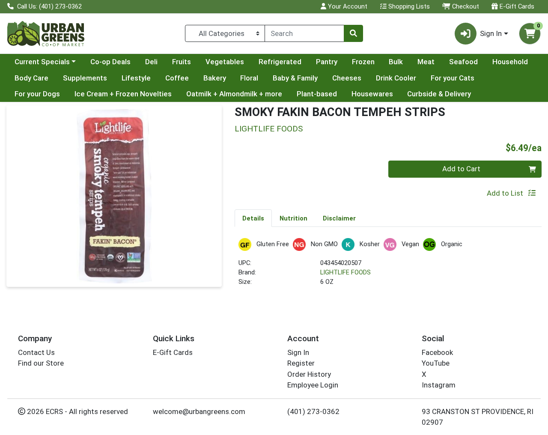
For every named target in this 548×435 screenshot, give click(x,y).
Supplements (85, 78)
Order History (309, 374)
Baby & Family (295, 78)
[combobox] (304, 33)
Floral (249, 78)
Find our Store (41, 363)
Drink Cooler (396, 78)
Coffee (177, 78)
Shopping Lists (408, 6)
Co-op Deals (110, 61)
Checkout (464, 6)
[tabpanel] (388, 266)
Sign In (298, 352)
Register (301, 363)
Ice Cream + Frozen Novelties (123, 93)
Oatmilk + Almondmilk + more (234, 93)
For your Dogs (37, 93)
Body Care (31, 78)
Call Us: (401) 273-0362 (48, 6)
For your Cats (452, 78)
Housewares (372, 93)
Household (510, 61)
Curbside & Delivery (439, 93)
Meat (426, 61)
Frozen (363, 61)
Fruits (181, 61)
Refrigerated (280, 61)
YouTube (436, 363)
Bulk (396, 61)
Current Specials (42, 61)
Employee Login (312, 385)
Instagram (439, 385)
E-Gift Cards (516, 6)
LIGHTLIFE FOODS (345, 272)
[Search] (353, 33)
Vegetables (225, 61)
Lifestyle (136, 78)
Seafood (463, 61)
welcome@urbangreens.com (199, 411)
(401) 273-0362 (313, 411)
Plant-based (317, 93)
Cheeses (346, 78)
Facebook (437, 352)
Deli (151, 61)
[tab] (253, 217)
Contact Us (36, 352)
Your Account (346, 6)
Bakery (214, 78)
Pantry (326, 61)
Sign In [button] (491, 33)
